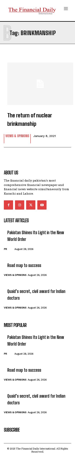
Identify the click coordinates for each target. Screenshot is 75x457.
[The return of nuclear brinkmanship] (37, 82)
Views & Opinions (17, 136)
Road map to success (24, 265)
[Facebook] (8, 205)
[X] (30, 205)
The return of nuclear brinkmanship (29, 119)
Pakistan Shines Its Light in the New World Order (35, 236)
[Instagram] (19, 205)
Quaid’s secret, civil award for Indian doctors (36, 295)
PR (5, 249)
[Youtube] (42, 205)
